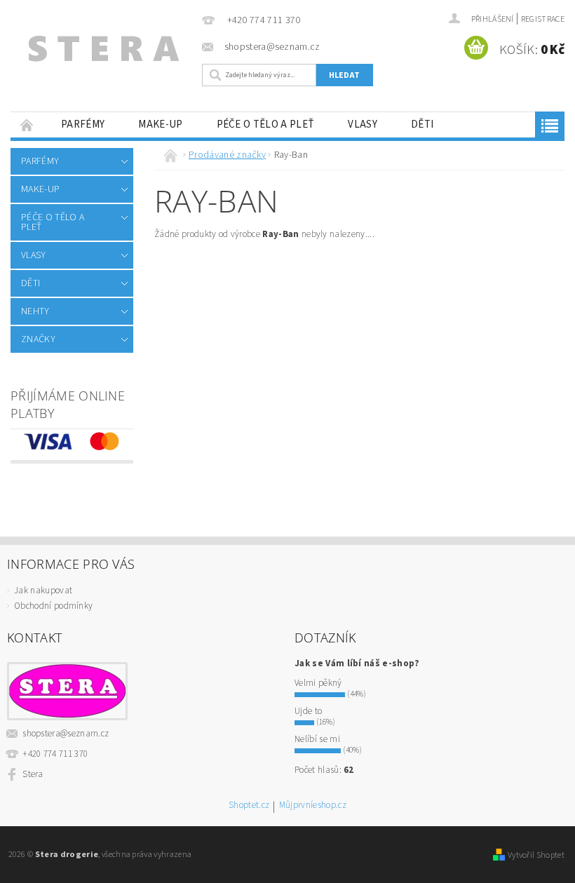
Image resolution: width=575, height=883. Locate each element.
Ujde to (308, 711)
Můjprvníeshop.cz (312, 806)
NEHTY (35, 311)
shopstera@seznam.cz (65, 733)
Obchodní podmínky (53, 606)
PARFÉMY (82, 124)
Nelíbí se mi (317, 739)
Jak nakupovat (43, 590)
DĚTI (422, 124)
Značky (38, 339)
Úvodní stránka (27, 124)
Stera (32, 774)
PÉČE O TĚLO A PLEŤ (266, 124)
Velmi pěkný (318, 683)
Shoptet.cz (249, 806)
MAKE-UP (160, 124)
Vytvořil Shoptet (536, 855)
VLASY (362, 124)
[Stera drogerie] (103, 52)
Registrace (542, 19)
